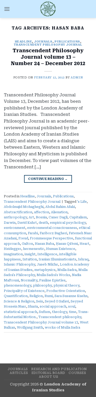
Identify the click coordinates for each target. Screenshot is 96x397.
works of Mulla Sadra (62, 327)
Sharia (33, 306)
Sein (39, 301)
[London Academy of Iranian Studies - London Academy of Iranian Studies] (48, 9)
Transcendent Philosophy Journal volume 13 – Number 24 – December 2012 (48, 57)
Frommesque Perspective (51, 238)
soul (71, 306)
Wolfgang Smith (30, 327)
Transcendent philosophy (59, 317)
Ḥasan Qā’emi (67, 244)
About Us (48, 377)
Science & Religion (19, 301)
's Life (82, 201)
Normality (29, 280)
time (72, 312)
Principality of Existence (24, 291)
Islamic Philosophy (19, 264)
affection (41, 212)
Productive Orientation (65, 291)
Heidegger (12, 249)
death (43, 223)
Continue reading (48, 179)
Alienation (59, 212)
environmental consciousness (52, 228)
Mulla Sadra (67, 270)
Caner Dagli (58, 217)
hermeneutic (33, 249)
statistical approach (20, 312)
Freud (23, 238)
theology (59, 312)
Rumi (49, 296)
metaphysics (45, 270)
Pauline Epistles (52, 280)
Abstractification (18, 212)
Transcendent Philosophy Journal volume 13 (41, 322)
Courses (77, 373)
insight (30, 254)
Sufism (44, 312)
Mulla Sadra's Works (53, 275)
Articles (19, 373)
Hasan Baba (44, 244)
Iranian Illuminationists (57, 259)
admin (77, 77)
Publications (67, 41)
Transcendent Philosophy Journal (48, 44)
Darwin (10, 223)
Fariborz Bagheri (53, 233)
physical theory (66, 285)
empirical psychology (68, 223)
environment (14, 228)
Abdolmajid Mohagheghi (24, 207)
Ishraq (83, 259)
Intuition (30, 259)
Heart (84, 244)
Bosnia (41, 217)
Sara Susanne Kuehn (71, 296)
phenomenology (17, 285)
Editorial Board (48, 373)
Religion (36, 296)
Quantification (16, 296)
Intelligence (47, 254)
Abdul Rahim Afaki (60, 207)
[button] (7, 9)
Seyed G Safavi (57, 301)
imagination (13, 254)
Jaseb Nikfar (47, 264)
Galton (27, 244)
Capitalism (78, 217)
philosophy (42, 285)
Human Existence (60, 249)
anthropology (15, 217)
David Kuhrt (27, 223)
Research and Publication (59, 369)
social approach (53, 306)
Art (31, 217)
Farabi (33, 233)
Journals (43, 41)
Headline (23, 41)
